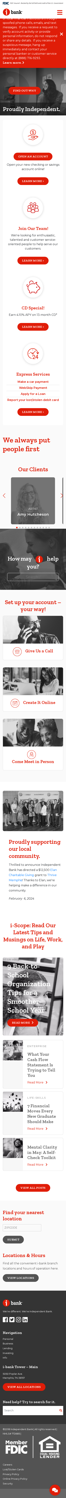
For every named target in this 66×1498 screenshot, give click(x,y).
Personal (8, 1339)
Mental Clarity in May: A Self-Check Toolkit (42, 1152)
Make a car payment (33, 382)
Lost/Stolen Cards (13, 1469)
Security (8, 1483)
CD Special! (33, 308)
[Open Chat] (55, 1490)
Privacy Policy (11, 1474)
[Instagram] (18, 1321)
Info (5, 1357)
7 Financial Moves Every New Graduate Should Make (41, 1113)
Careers (7, 1464)
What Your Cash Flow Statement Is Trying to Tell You (41, 1065)
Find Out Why (24, 90)
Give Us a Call (39, 650)
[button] (4, 495)
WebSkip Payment (33, 388)
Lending (7, 1348)
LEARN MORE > (33, 181)
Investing (8, 1353)
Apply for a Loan (33, 394)
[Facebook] (5, 1321)
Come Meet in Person (33, 761)
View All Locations (24, 1387)
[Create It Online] (33, 681)
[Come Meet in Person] (33, 733)
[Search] (60, 1410)
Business (8, 1343)
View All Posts (32, 1188)
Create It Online (39, 702)
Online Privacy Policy (15, 1478)
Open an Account (33, 156)
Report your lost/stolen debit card (33, 400)
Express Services (33, 374)
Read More (22, 1022)
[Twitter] (11, 1321)
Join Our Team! (33, 228)
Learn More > (33, 260)
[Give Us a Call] (33, 630)
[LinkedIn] (25, 1321)
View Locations (20, 1278)
